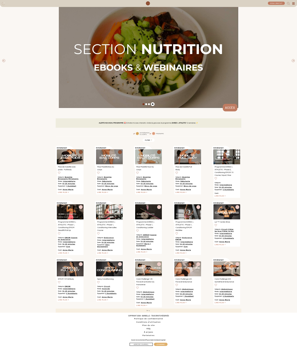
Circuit (224, 229)
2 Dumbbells (228, 189)
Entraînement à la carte (144, 133)
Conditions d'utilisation (148, 322)
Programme (160, 133)
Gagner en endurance (68, 238)
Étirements (63, 179)
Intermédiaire (69, 181)
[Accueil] (3, 3)
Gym (68, 246)
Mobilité (68, 177)
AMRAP (146, 235)
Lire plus (63, 192)
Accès (230, 107)
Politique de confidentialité (148, 318)
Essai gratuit (276, 3)
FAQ (149, 328)
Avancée (106, 289)
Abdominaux (148, 292)
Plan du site (148, 325)
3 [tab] (149, 104)
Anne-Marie (68, 189)
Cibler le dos (228, 231)
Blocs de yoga (111, 186)
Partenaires (148, 335)
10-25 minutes (68, 183)
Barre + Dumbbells (143, 244)
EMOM (68, 238)
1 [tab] (143, 104)
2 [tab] (146, 104)
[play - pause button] (153, 104)
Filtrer (147, 140)
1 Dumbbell (71, 186)
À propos (148, 332)
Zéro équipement (103, 245)
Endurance (109, 238)
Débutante (107, 181)
